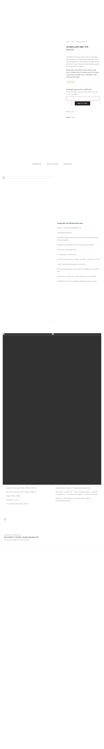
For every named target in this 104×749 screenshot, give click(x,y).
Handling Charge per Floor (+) (79, 89)
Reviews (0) (67, 164)
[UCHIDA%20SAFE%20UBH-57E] (69, 114)
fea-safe (71, 111)
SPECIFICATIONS (52, 164)
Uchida (73, 117)
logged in (16, 540)
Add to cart (82, 103)
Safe (72, 41)
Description (36, 164)
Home (67, 41)
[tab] (36, 164)
